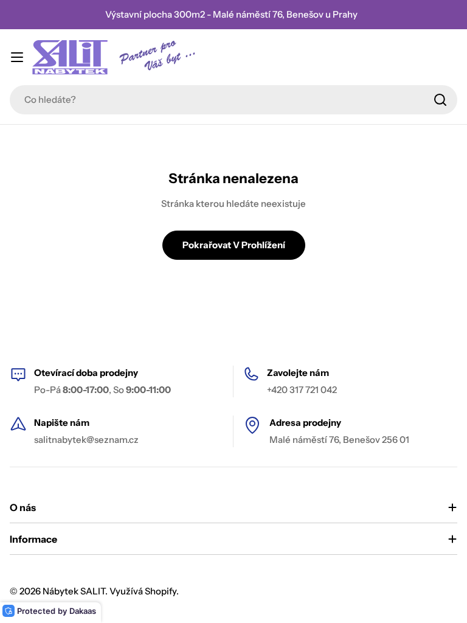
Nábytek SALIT (74, 591)
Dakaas (82, 611)
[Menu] (17, 57)
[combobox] (233, 99)
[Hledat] (440, 99)
